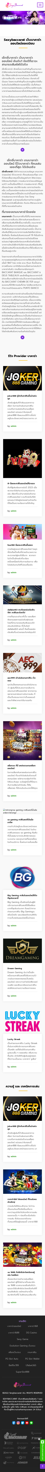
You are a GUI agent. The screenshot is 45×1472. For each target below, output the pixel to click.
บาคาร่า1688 (13, 1332)
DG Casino (31, 1332)
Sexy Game (22, 1339)
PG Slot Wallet (32, 1358)
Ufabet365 (31, 1365)
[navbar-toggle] (40, 5)
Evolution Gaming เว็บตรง (22, 1345)
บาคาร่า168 (33, 1326)
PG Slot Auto (12, 1358)
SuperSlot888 (22, 1371)
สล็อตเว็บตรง (14, 1352)
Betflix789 (14, 1365)
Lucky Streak (14, 1039)
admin (13, 426)
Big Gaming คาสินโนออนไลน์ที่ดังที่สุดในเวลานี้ (22, 897)
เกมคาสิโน (32, 1352)
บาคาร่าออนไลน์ (14, 1326)
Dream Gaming (15, 968)
